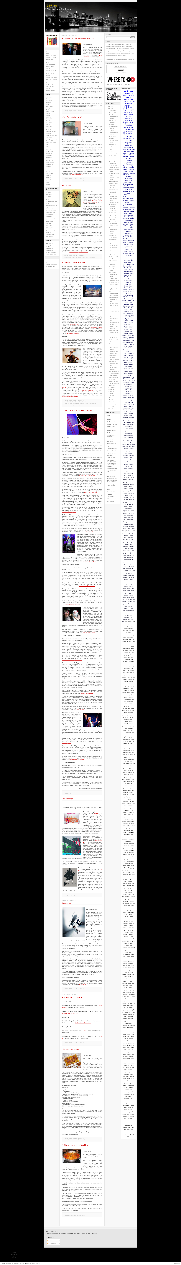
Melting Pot (128, 391)
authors (125, 289)
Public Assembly (50, 160)
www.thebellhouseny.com (69, 512)
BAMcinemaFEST (128, 324)
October (111, 387)
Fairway (132, 788)
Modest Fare (110, 474)
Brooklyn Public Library (51, 77)
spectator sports (130, 610)
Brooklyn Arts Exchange (51, 57)
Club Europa (49, 122)
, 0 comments (81, 110)
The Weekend (70, 1043)
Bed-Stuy (128, 231)
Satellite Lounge (128, 952)
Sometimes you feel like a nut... (74, 262)
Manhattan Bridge (127, 883)
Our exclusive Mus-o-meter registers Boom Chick (113, 191)
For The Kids (130, 175)
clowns (129, 588)
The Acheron (49, 97)
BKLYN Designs (126, 648)
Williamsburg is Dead (112, 498)
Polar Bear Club (130, 919)
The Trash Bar (49, 173)
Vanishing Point (49, 179)
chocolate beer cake (128, 586)
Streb (125, 566)
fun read (125, 224)
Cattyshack (49, 120)
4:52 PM (75, 178)
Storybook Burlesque (128, 564)
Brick (129, 677)
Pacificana (131, 914)
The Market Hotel (50, 151)
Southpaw (48, 166)
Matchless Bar (128, 388)
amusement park (127, 1032)
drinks (132, 218)
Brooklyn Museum (128, 153)
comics (68, 257)
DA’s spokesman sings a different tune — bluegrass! (114, 293)
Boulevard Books (130, 672)
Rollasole (125, 947)
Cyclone (132, 502)
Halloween (127, 315)
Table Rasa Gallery (50, 234)
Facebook (131, 786)
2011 (109, 106)
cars (132, 1049)
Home (82, 1221)
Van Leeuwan (130, 1007)
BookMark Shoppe (128, 273)
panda (125, 1103)
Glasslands (48, 133)
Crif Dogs (126, 757)
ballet (128, 1036)
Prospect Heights (128, 187)
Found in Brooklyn (111, 453)
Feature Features (128, 278)
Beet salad (127, 659)
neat (131, 466)
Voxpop (48, 180)
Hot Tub (126, 828)
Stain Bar (48, 170)
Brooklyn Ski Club (111, 430)
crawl (133, 588)
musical (131, 464)
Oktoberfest (127, 393)
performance (127, 149)
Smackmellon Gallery (51, 230)
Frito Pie (130, 513)
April (110, 399)
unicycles (127, 1131)
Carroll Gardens (128, 215)
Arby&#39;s (128, 632)
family (131, 171)
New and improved (113, 181)
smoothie (126, 1120)
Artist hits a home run (114, 371)
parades (126, 304)
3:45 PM (75, 791)
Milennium (127, 896)
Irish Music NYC (111, 457)
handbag (132, 1076)
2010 (109, 108)
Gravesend (128, 522)
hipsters (126, 462)
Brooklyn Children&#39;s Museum (128, 328)
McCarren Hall (127, 890)
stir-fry (132, 1123)
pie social (84, 1030)
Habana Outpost (126, 528)
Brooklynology (110, 432)
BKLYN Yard (128, 293)
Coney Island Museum (51, 79)
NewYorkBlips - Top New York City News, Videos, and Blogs (112, 480)
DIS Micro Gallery (128, 761)
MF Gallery (131, 539)
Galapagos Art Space (51, 131)
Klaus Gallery (49, 216)
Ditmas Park (130, 313)
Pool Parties (128, 284)
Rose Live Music (50, 162)
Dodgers (130, 772)
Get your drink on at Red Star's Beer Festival (113, 347)
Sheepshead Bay (128, 271)
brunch (132, 1047)
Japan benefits (130, 848)
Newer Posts (64, 1221)
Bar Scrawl (125, 650)
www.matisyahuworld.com (89, 561)
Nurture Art (48, 223)
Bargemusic (49, 100)
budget (125, 1049)
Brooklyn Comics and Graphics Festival (92, 201)
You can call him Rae (113, 202)
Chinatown (125, 497)
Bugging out (66, 903)
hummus (130, 599)
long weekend (131, 1085)
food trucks (128, 1067)
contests (131, 257)
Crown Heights (82, 403)
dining (126, 171)
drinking (129, 226)
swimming (126, 470)
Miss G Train (130, 898)
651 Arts (128, 623)
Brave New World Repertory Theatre (129, 362)
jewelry (130, 603)
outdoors (128, 144)
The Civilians (126, 450)
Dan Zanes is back (113, 155)
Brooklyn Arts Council (51, 55)
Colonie (126, 748)
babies (128, 1034)
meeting (131, 1090)
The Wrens (128, 992)
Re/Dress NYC (127, 936)
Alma (129, 624)
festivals (130, 133)
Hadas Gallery (127, 819)
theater (77, 990)
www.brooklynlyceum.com (76, 759)
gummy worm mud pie (128, 1074)
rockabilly (130, 606)
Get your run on (112, 361)
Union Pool (48, 177)
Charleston (128, 734)
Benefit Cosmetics (127, 663)
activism (130, 1029)
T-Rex (132, 979)
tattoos (128, 1129)
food (68, 111)
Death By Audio (49, 128)
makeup (126, 464)
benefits (130, 182)
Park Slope (127, 101)
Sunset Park (130, 242)
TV (126, 255)
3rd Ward (48, 192)
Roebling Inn (130, 557)
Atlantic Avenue (126, 408)
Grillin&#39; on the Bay (128, 526)
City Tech (126, 499)
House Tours (131, 335)
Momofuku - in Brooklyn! (72, 117)
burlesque (126, 197)
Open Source (49, 225)
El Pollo (132, 779)
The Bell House (78, 111)
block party (130, 1041)
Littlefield (130, 251)
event (72, 257)
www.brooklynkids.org (73, 333)
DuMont (125, 775)
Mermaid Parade (128, 433)
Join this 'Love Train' (113, 225)
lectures (131, 1083)
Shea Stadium (49, 164)
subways (125, 1127)
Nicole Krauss (130, 550)
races (132, 404)
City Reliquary (131, 420)
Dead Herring (49, 126)
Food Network (127, 511)
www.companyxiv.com (87, 390)
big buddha (128, 1040)
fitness (132, 1065)
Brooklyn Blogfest (128, 684)
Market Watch (70, 895)
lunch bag (126, 1087)
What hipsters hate (113, 245)
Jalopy (47, 146)
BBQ (133, 408)
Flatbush (88, 403)
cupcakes (131, 1056)
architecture (126, 581)
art (132, 99)
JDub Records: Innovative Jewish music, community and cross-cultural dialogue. (111, 463)
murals (129, 1096)
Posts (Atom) (71, 1223)
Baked (132, 648)
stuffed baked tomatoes (128, 613)
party (131, 244)
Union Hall (48, 175)
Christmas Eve (126, 739)
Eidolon (128, 779)
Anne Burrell (125, 630)
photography (128, 189)
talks (125, 1129)
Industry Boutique (128, 841)
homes (128, 1078)
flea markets (128, 302)
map (131, 1089)
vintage (130, 1132)
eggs (133, 1061)
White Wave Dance (50, 266)
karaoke (132, 1080)
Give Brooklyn (67, 799)
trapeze (131, 470)
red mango (130, 1111)
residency (130, 1112)
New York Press (111, 476)
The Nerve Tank (127, 989)
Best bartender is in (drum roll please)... (113, 185)
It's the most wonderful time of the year (77, 410)
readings (131, 111)
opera (129, 262)
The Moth (131, 987)
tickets (125, 406)
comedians (125, 455)
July (110, 393)
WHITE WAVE (128, 1012)
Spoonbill (128, 446)
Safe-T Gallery (49, 227)
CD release (126, 297)
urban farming (126, 619)
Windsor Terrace (128, 453)
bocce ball (125, 1043)
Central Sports (130, 730)
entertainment (126, 592)
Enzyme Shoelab (128, 785)
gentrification (131, 1070)
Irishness (126, 843)
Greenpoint (128, 124)
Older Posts (99, 1221)
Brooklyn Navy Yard (130, 710)
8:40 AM (75, 894)
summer (131, 357)
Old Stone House (128, 282)
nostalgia (126, 1101)
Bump (128, 726)
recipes (126, 357)
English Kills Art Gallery (51, 210)
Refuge (132, 938)
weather (125, 1134)
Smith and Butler (126, 965)
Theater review (128, 222)
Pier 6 (129, 918)
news (131, 1100)
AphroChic (97, 813)
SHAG (125, 950)
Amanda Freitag (130, 626)
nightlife (131, 322)
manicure (127, 1089)
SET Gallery (130, 948)
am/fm (108, 415)
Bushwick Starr (128, 233)
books (125, 111)
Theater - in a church (114, 359)
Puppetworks (130, 928)
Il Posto (129, 837)
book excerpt (131, 1043)
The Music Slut (110, 496)
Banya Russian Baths (128, 473)
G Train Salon (130, 805)
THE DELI (109, 494)
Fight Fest (131, 792)
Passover (131, 916)
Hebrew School (126, 823)
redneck (124, 1112)
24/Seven (53, 5)
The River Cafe (129, 568)
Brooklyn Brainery (128, 295)
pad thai (131, 1101)
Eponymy (126, 786)
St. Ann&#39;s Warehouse (127, 204)
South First (48, 232)
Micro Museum (49, 221)
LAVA (124, 861)
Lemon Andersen (130, 861)
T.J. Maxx (125, 981)
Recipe (128, 176)
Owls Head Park (130, 912)
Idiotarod (130, 836)
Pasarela (126, 916)
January (111, 406)
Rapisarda (131, 934)
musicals (127, 466)
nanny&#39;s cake (128, 1098)
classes (125, 257)
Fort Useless (49, 129)
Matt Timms (130, 888)
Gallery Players (49, 248)
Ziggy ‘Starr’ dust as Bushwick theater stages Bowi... (113, 305)
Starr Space (49, 171)
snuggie (125, 1121)
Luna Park (125, 539)
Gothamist (109, 455)
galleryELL (125, 1070)
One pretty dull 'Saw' (113, 377)
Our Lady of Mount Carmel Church (81, 257)
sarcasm (132, 1114)
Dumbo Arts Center (50, 208)
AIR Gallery (49, 196)
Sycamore (131, 448)
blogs (132, 584)
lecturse (125, 1085)
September (112, 389)
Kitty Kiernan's (49, 148)
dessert (132, 1058)
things (132, 617)
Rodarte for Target (128, 945)
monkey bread (127, 1094)
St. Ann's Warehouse (51, 252)
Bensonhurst (70, 1215)
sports (126, 249)
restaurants (128, 142)
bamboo (132, 1036)
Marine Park (131, 300)
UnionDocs (130, 998)
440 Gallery (49, 194)
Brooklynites (130, 419)
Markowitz (129, 885)
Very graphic (67, 185)
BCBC (132, 646)
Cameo (124, 420)
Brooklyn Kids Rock (128, 706)
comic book (131, 455)
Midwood (126, 344)
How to (130, 828)
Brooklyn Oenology (128, 712)
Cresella (132, 755)
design (132, 590)
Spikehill (48, 168)
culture (124, 590)
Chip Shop (131, 497)
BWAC (126, 326)
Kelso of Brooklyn (130, 430)
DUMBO (128, 117)
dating (128, 590)
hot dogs (125, 599)
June (110, 395)
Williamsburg (81, 180)
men (131, 1092)
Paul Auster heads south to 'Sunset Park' (113, 249)
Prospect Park (128, 155)
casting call (126, 1050)
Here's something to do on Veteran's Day (113, 299)
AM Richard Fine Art (50, 198)
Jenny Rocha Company (51, 261)
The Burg (131, 985)
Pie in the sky (112, 266)
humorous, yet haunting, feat (70, 1013)
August (111, 391)
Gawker (126, 806)
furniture (131, 595)
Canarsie (132, 726)
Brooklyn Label (126, 708)
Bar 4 (125, 475)
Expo (129, 510)
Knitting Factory (49, 149)
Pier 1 (125, 918)
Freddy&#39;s (126, 801)
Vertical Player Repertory (128, 1009)
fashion (131, 213)
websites (130, 406)
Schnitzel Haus (126, 954)
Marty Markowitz (130, 342)
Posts (50, 1240)
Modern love (112, 385)
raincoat (125, 1111)
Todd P (128, 996)
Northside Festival (128, 280)
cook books (131, 397)
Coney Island (128, 135)
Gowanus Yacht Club (128, 428)
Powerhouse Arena (128, 253)
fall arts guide (126, 1065)
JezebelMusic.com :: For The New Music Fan (112, 470)
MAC (130, 874)
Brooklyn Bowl (49, 108)
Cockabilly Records (112, 448)
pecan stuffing (126, 1105)
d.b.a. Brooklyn (126, 1058)
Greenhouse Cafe (128, 524)
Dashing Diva (130, 765)
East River (126, 777)
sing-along (130, 1118)
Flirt (125, 797)
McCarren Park (128, 390)
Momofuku (75, 180)
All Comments (52, 1243)
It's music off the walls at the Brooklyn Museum (114, 214)
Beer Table (130, 479)
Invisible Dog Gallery (128, 337)
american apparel (128, 1030)
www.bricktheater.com (89, 632)
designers (126, 457)
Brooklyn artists (128, 186)
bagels (124, 1036)
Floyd (132, 510)
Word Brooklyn (110, 501)
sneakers (131, 1120)
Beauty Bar (130, 653)
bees (124, 1040)
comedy (131, 169)
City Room (109, 446)
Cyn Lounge (131, 759)
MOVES (128, 876)
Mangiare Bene (128, 386)
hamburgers (125, 1076)
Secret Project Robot (128, 350)
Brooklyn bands (128, 109)
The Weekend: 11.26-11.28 (72, 997)
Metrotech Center (127, 894)
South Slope (130, 562)
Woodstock (131, 577)
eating (68, 180)
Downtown (130, 506)
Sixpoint (129, 444)
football (126, 595)
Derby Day (130, 770)
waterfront (126, 359)
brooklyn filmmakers (128, 319)
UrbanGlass (129, 572)
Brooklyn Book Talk (112, 424)
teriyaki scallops (128, 615)
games (126, 320)
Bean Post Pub (127, 652)
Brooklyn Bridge (126, 686)
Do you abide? (112, 379)
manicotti (131, 1087)
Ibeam (125, 836)
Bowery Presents (127, 673)
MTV (132, 876)
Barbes (48, 98)
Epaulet (125, 510)
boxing (124, 1045)
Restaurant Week (127, 939)
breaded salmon (130, 1045)
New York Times (128, 903)
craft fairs (126, 399)
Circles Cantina (128, 741)
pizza (128, 404)
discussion (125, 1060)
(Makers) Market (128, 621)
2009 (109, 408)
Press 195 (125, 923)
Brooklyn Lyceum (50, 109)
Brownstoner (110, 441)
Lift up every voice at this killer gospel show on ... (113, 284)
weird (129, 1134)
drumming (129, 1061)
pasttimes (130, 1103)
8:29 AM (75, 1213)
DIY (124, 422)
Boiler (128, 670)
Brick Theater (130, 198)
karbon (124, 1081)
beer (125, 182)
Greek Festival (130, 816)
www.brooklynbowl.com (90, 492)
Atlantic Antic (125, 644)
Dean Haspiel (127, 766)
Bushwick (128, 146)
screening (126, 608)
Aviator (132, 291)
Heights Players (50, 250)
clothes (124, 588)
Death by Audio (127, 381)
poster (125, 1107)
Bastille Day (130, 475)
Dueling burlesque (113, 343)
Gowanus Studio (50, 214)
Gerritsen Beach (128, 426)
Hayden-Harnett (130, 821)
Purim (125, 930)
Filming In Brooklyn (112, 450)
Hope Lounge (131, 826)
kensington (125, 604)
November (111, 112)
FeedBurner (123, 72)
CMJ (131, 249)
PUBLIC (125, 914)
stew (129, 1123)
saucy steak (125, 1116)
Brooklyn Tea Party (50, 115)
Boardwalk (126, 411)
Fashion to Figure (127, 790)
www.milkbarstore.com (76, 174)
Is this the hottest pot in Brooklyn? (75, 1145)
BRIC (47, 53)
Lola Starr (128, 872)
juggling (127, 1080)
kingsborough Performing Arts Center (77, 405)
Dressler (131, 774)
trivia (132, 1129)
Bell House (48, 102)
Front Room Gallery (50, 212)
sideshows (130, 468)
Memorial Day (130, 542)
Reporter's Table (81, 1139)
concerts (130, 229)
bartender (126, 1038)
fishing (130, 593)
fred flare (127, 459)
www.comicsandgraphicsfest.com (78, 252)
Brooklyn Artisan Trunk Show (83, 1023)
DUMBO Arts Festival (127, 763)
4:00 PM (75, 400)
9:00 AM (75, 1042)
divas (130, 1060)
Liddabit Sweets (130, 865)
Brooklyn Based (111, 421)
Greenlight (128, 178)
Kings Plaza (130, 537)
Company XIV (76, 403)
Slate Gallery (49, 228)
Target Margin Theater (51, 254)
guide (131, 461)
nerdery (126, 1100)
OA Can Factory (127, 552)
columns (69, 1139)
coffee (126, 1056)
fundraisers (127, 402)
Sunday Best (126, 978)
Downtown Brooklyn (128, 266)
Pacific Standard (127, 555)
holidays (69, 793)
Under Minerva (49, 236)
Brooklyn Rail (126, 717)
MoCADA (127, 544)
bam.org (64, 387)
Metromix (130, 892)
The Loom (126, 987)
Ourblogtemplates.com (32, 1263)
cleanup (129, 1054)
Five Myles (132, 794)
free (131, 235)
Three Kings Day (127, 570)
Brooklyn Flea (130, 264)
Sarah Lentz (130, 950)
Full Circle (129, 803)
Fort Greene (93, 403)
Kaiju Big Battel (126, 854)
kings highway (131, 1081)
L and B (131, 859)
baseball (131, 1038)
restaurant (128, 246)
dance (131, 138)
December (111, 110)
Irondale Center (127, 339)
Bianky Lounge (49, 106)
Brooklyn (125, 200)
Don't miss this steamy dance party (113, 274)
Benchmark (131, 661)
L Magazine (126, 859)
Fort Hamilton (130, 797)
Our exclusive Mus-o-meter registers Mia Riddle (113, 332)
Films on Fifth (125, 794)
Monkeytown (49, 153)
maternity (126, 1090)
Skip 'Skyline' (112, 243)
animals (131, 579)
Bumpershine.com (111, 443)
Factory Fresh (126, 788)
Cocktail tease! (112, 309)
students (131, 612)
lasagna (126, 1083)
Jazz (124, 430)
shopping (76, 895)
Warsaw (48, 182)
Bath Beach (126, 477)
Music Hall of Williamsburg (129, 193)
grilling (132, 597)
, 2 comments (81, 791)
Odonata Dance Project (51, 264)
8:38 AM (75, 988)
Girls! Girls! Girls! (113, 260)
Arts (132, 471)
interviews (129, 601)
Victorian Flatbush (127, 1010)
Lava (47, 262)
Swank (128, 979)
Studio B (129, 974)
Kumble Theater (50, 84)
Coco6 (124, 745)
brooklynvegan (110, 439)
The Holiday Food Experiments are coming (78, 38)
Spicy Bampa (82, 1215)
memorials (127, 1092)
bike (125, 355)
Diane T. (125, 772)
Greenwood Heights (128, 817)
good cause (130, 1072)
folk (124, 1067)
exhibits (131, 457)
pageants (132, 604)
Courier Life (129, 238)
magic (131, 462)
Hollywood (129, 825)
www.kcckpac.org (66, 743)
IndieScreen (131, 839)
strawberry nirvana (128, 1125)
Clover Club (130, 743)
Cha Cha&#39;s (127, 732)
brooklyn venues (126, 1047)
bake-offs (125, 583)
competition (126, 291)
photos (132, 1105)
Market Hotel (126, 541)
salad (128, 1114)
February (111, 404)
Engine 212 (129, 783)
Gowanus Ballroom (50, 140)
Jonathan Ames (130, 852)
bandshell (131, 289)
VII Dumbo (130, 1003)
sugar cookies (131, 1127)
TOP (179, 1263)
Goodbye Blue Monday (51, 139)
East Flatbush (131, 775)
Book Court (126, 191)
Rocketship (130, 943)
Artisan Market (130, 637)
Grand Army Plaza (130, 521)
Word (125, 217)
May (110, 397)
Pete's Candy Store (50, 159)
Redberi (128, 938)
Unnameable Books (128, 1000)
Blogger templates (6, 1263)
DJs (125, 504)
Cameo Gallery (49, 118)
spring (126, 612)
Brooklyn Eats (126, 690)
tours (131, 304)
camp (129, 1049)
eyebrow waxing (130, 1063)
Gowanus (72, 111)
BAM (47, 51)
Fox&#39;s (128, 799)
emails (124, 1063)
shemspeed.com (88, 531)
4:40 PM (75, 255)
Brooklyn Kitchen (128, 275)
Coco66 (48, 124)
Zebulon (48, 184)
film (132, 95)
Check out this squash (70, 1049)
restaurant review (128, 248)
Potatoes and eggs (128, 921)
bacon (132, 1034)
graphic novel (126, 597)
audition (132, 581)
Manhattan (130, 881)
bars (132, 206)
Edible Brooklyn (128, 508)
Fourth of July (130, 424)
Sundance (130, 976)
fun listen (130, 1069)
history (124, 1078)
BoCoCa (126, 481)
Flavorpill (126, 795)
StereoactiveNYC (111, 491)
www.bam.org (82, 984)
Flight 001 (131, 795)
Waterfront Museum (50, 90)
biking (130, 317)
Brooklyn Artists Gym (51, 199)
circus (130, 255)
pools (126, 606)
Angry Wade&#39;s (128, 628)
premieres (130, 1109)
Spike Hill (130, 395)
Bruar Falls (48, 117)
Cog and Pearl (131, 746)
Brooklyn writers (128, 277)
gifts (125, 1072)
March (110, 401)
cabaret (125, 397)
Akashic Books (126, 471)
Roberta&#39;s (126, 440)
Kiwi (133, 857)
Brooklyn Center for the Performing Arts (83, 401)
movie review (128, 113)
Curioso (131, 757)
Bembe (47, 104)
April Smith (132, 630)
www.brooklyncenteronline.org (70, 396)
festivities (130, 355)
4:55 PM (75, 110)
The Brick (48, 246)
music (126, 91)
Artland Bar (125, 639)
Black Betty (131, 409)
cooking (73, 1139)
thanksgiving (126, 617)
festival (127, 235)
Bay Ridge (72, 401)
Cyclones (125, 759)
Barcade (125, 409)
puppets (125, 468)
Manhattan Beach (89, 405)
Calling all (126, 237)
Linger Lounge (126, 867)
